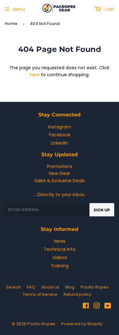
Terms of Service (40, 294)
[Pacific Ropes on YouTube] (107, 306)
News (59, 241)
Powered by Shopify (81, 324)
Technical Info (60, 249)
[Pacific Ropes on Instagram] (97, 306)
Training (60, 266)
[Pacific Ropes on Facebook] (86, 306)
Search (13, 287)
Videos (59, 257)
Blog (70, 287)
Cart (108, 9)
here (35, 74)
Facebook (59, 135)
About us (50, 287)
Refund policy (77, 294)
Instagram (59, 127)
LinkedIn (59, 143)
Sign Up (102, 210)
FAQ (31, 287)
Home (11, 24)
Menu (19, 9)
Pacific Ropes (95, 287)
